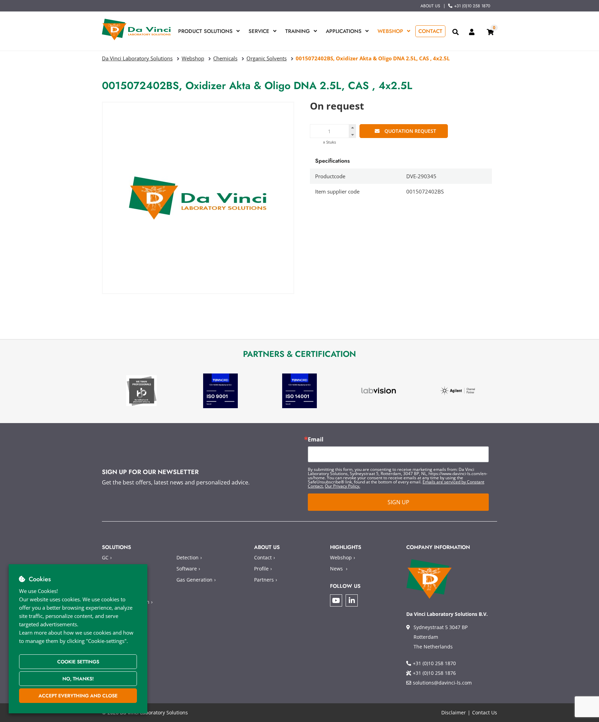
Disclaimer (453, 712)
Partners (264, 579)
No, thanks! (78, 678)
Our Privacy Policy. (342, 486)
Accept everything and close (78, 695)
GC (105, 557)
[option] (141, 391)
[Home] (136, 29)
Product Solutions (205, 31)
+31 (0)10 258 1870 (472, 6)
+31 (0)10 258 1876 (434, 673)
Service (259, 31)
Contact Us (484, 712)
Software (186, 568)
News (336, 568)
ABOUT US (430, 6)
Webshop (390, 31)
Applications (344, 31)
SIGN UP (398, 502)
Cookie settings (78, 661)
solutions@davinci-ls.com (442, 682)
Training (297, 31)
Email (315, 439)
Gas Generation (194, 579)
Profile (261, 568)
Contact (430, 31)
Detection (187, 557)
